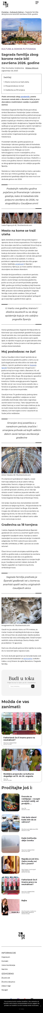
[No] (41, 1006)
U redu (21, 1009)
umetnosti (19, 264)
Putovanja (29, 49)
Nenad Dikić (13, 743)
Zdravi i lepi (6, 986)
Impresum (6, 957)
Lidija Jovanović (26, 870)
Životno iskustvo (8, 982)
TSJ (7, 779)
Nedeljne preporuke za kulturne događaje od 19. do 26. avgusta (19, 775)
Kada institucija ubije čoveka (29, 839)
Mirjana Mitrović (31, 68)
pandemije (24, 97)
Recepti (5, 990)
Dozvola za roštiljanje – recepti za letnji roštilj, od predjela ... (31, 800)
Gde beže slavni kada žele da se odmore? (29, 819)
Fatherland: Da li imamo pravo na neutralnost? (29, 882)
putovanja (28, 659)
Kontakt (5, 961)
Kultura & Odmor (17, 12)
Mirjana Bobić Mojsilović (28, 912)
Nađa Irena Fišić (34, 829)
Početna (5, 12)
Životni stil (6, 978)
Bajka (24, 900)
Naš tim (5, 969)
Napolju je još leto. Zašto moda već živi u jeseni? (30, 861)
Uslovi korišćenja (8, 965)
